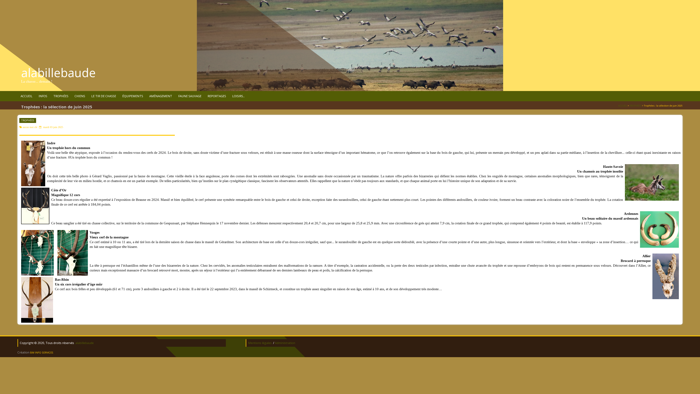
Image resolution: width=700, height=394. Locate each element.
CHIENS (80, 96)
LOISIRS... (238, 96)
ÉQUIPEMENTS (132, 96)
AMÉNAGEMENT (160, 96)
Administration (285, 343)
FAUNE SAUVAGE (189, 96)
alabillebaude (58, 73)
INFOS (43, 96)
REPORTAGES (217, 96)
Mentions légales (260, 343)
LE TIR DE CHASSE (103, 96)
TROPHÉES (60, 96)
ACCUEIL (26, 96)
